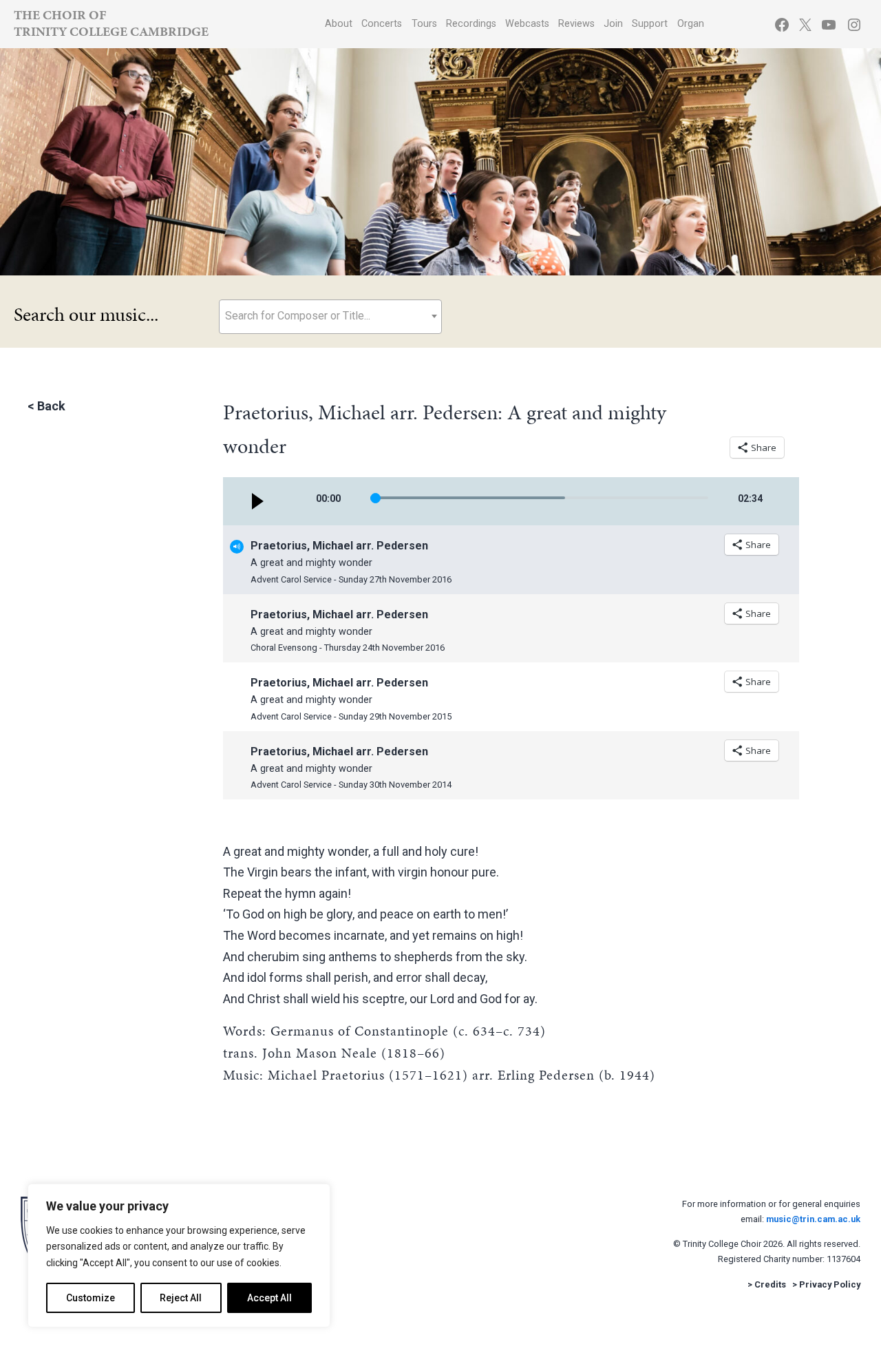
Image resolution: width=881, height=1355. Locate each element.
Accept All (269, 1297)
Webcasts (527, 24)
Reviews (576, 24)
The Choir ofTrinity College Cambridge (111, 23)
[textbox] (330, 316)
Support (650, 24)
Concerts (381, 24)
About (338, 24)
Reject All (181, 1297)
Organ (690, 24)
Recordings (471, 24)
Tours (424, 24)
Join (613, 24)
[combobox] (330, 317)
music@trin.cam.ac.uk (813, 1219)
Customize (90, 1297)
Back (51, 406)
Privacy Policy (829, 1284)
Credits (770, 1284)
